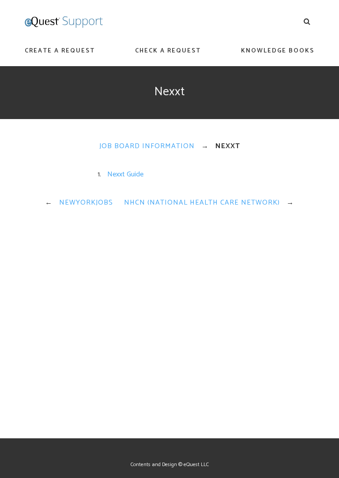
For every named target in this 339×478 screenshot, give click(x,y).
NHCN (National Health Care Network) (202, 203)
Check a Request (168, 51)
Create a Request (60, 51)
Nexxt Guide (125, 174)
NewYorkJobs (86, 203)
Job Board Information (147, 146)
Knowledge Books (277, 51)
